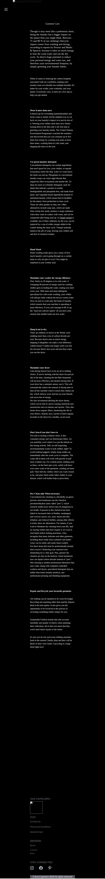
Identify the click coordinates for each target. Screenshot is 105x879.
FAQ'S (33, 817)
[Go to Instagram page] (32, 868)
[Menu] (6, 9)
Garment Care (36, 832)
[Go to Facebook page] (41, 868)
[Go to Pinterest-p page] (50, 868)
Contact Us (35, 821)
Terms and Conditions (40, 826)
